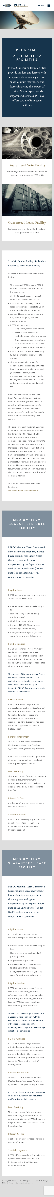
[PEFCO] (15, 5)
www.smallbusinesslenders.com (23, 490)
